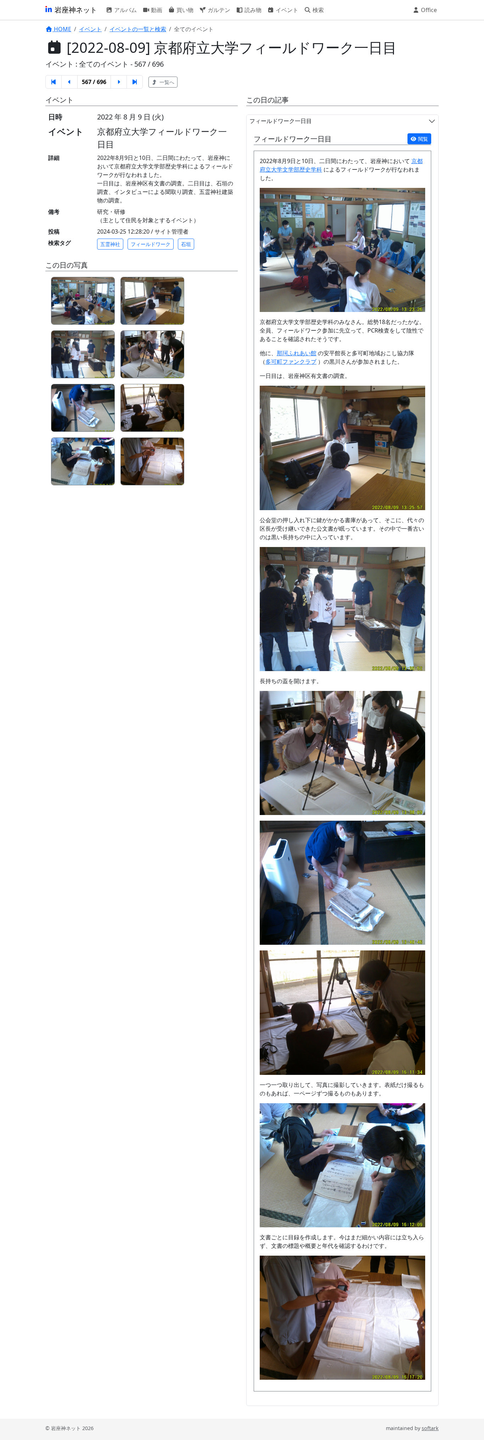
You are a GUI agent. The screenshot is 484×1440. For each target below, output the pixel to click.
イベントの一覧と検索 (137, 29)
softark (430, 1428)
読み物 (252, 10)
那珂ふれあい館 (296, 353)
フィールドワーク (150, 244)
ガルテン (218, 10)
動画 (156, 10)
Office (428, 10)
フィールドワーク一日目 (280, 121)
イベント (286, 10)
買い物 (184, 10)
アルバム (125, 10)
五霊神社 (110, 244)
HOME (61, 29)
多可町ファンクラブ (290, 361)
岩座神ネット (75, 10)
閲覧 (422, 138)
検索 (317, 10)
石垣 (186, 244)
